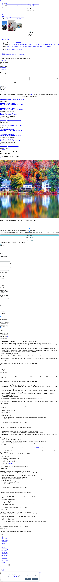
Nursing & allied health (11, 46)
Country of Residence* (3, 256)
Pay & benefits (13, 4)
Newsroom (16, 54)
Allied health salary (19, 5)
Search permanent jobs (13, 18)
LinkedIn (3, 569)
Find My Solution (4, 561)
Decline (35, 578)
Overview (7, 4)
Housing (27, 4)
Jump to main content (3, 0)
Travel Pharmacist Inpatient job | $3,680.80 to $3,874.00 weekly (9, 145)
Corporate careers (13, 54)
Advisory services (50, 46)
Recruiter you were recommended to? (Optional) (3, 304)
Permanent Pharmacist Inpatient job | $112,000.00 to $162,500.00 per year (12, 99)
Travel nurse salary (17, 4)
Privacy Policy (16, 576)
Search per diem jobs (11, 17)
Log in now (31, 237)
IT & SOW (19, 46)
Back (2, 3)
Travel (3, 2)
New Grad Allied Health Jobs (5, 553)
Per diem (3, 16)
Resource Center (4, 562)
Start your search (18, 42)
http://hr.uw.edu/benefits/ (10, 463)
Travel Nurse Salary (4, 554)
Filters (1, 85)
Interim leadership (26, 46)
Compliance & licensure (23, 4)
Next (4, 149)
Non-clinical (22, 46)
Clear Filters (15, 84)
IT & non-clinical (12, 15)
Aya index (12, 49)
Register (23, 17)
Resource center (20, 49)
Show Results (2, 67)
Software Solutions (4, 558)
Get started (3, 158)
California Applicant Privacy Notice (4, 321)
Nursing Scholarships (4, 541)
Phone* (1, 253)
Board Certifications (3, 272)
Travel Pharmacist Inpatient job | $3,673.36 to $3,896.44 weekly (10, 140)
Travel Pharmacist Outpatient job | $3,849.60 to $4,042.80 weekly (11, 125)
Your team (30, 4)
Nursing (6, 3)
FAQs (38, 4)
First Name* (2, 245)
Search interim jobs (6, 39)
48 (3, 149)
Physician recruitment (4, 47)
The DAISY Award (4, 539)
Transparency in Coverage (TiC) (6, 544)
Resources (3, 48)
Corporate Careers (4, 538)
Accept (28, 578)
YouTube (3, 570)
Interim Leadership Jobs (5, 549)
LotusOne (16, 44)
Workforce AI (32, 44)
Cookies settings (21, 578)
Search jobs (9, 4)
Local (2, 14)
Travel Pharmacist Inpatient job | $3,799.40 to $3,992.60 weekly (10, 135)
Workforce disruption (32, 46)
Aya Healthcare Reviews (5, 540)
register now (31, 94)
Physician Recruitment (5, 560)
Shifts (45, 44)
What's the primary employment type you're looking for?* (4, 291)
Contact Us (3, 537)
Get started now (29, 235)
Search (15, 82)
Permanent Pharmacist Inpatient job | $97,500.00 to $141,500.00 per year (11, 114)
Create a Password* (3, 279)
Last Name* (2, 248)
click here (37, 355)
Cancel (5, 67)
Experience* (2, 269)
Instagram (3, 568)
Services (3, 45)
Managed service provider (44, 46)
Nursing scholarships (34, 4)
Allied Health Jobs (4, 548)
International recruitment (38, 46)
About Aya (3, 54)
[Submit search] (9, 565)
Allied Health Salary (4, 555)
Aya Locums (3, 543)
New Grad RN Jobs (4, 552)
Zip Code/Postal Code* (3, 259)
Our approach (6, 54)
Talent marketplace (8, 49)
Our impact (9, 54)
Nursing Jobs (3, 547)
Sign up (6, 59)
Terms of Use (2, 322)
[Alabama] (4, 278)
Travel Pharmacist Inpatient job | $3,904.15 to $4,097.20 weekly (10, 119)
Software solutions (9, 43)
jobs (6, 87)
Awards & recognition (21, 54)
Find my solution (16, 49)
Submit (5, 338)
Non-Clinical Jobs (4, 550)
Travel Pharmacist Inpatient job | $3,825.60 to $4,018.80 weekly (11, 130)
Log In (1, 243)
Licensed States (2, 276)
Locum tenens (16, 46)
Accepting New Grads (4, 66)
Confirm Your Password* (4, 287)
